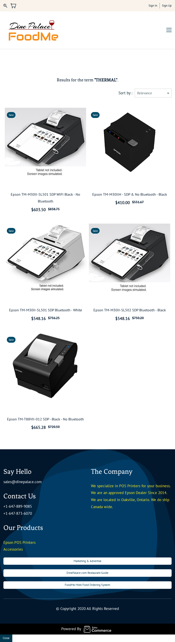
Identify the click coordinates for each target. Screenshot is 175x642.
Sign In (153, 5)
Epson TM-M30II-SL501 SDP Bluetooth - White (45, 310)
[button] (87, 561)
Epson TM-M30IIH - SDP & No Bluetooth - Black (129, 194)
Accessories (13, 549)
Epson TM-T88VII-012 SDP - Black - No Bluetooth (45, 419)
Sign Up (167, 5)
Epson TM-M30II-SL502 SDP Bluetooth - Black (129, 310)
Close (6, 638)
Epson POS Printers (19, 542)
